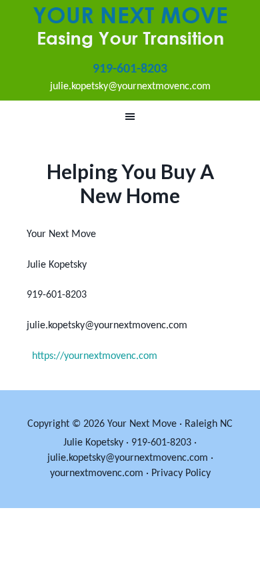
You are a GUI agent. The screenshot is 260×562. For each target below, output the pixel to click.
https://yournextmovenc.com (94, 356)
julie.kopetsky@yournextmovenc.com (130, 86)
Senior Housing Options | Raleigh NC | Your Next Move (130, 26)
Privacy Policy (181, 473)
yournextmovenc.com (96, 473)
